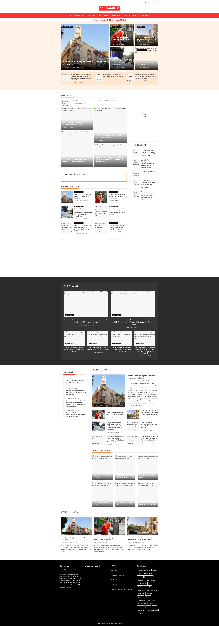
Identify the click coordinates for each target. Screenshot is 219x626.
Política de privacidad (117, 575)
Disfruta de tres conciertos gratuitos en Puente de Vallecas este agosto (75, 160)
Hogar (145, 2)
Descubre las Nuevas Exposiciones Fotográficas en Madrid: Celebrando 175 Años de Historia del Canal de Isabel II (133, 322)
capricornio (148, 577)
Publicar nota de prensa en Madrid (121, 589)
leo (149, 600)
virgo (139, 613)
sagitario (141, 607)
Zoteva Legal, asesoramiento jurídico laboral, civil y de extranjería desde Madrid (148, 195)
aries (139, 573)
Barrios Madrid (103, 15)
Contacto (114, 584)
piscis (151, 603)
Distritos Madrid (90, 15)
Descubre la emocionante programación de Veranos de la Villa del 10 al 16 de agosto (86, 321)
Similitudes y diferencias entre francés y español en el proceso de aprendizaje (121, 349)
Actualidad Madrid (76, 15)
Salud (149, 2)
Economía (139, 2)
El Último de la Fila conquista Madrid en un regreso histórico (113, 75)
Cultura (118, 2)
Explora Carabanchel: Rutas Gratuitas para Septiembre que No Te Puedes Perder (149, 412)
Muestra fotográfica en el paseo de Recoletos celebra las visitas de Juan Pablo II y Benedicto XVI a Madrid (81, 77)
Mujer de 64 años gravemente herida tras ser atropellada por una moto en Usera (117, 211)
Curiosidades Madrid (130, 15)
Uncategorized (153, 610)
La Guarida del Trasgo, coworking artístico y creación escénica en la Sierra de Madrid (148, 153)
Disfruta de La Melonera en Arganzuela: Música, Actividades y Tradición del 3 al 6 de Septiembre (110, 159)
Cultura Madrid (116, 15)
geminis (140, 597)
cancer (140, 577)
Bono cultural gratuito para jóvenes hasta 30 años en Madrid (97, 348)
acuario (154, 570)
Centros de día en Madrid (108, 2)
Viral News (111, 623)
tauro (154, 607)
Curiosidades (125, 2)
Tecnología (155, 2)
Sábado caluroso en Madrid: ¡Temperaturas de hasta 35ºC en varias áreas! (118, 196)
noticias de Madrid (66, 587)
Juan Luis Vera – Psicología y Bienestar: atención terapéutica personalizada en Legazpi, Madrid (148, 163)
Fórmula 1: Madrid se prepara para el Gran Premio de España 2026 (109, 136)
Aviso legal (114, 570)
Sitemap (113, 566)
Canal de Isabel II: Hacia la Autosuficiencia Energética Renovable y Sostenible (117, 227)
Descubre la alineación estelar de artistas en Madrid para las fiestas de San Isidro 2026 (145, 76)
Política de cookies (116, 580)
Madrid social (144, 15)
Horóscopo (141, 600)
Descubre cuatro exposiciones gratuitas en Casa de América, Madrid (94, 101)
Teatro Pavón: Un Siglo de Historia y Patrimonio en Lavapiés (82, 196)
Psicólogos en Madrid (147, 171)
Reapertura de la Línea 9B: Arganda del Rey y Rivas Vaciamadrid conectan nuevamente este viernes (148, 184)
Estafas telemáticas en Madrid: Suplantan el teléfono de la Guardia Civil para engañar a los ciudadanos (83, 212)
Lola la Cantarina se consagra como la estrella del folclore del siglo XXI (74, 349)
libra (154, 600)
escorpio (150, 593)
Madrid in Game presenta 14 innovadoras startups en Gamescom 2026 (76, 123)
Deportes (132, 2)
